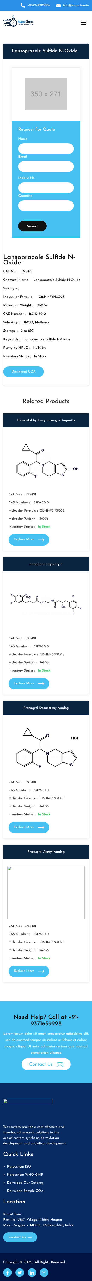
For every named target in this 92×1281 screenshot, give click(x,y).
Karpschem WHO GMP (25, 1174)
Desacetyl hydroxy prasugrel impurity (46, 420)
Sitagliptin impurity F (46, 564)
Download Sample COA (25, 1191)
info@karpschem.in (76, 5)
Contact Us (41, 1064)
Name (22, 139)
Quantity (25, 196)
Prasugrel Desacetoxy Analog (46, 708)
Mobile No (26, 178)
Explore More (24, 539)
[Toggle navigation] (82, 21)
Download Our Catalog (25, 1183)
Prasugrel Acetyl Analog (46, 852)
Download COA (24, 371)
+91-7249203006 (38, 5)
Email (22, 156)
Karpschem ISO (19, 1166)
